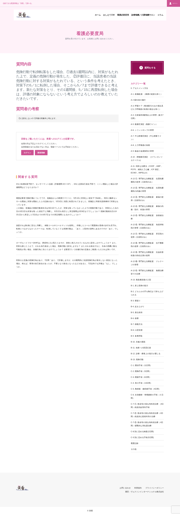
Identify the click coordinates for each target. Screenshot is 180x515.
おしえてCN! (109, 15)
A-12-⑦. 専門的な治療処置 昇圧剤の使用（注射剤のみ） (147, 235)
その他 (133, 449)
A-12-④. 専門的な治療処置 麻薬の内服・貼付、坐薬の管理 (147, 208)
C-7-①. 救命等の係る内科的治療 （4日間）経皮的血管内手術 (147, 405)
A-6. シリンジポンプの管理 (142, 130)
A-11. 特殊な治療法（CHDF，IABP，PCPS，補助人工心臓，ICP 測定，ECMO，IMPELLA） (146, 169)
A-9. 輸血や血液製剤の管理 (142, 151)
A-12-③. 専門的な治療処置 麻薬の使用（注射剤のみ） (147, 198)
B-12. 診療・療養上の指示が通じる (146, 354)
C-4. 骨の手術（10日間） (141, 383)
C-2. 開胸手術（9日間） (141, 371)
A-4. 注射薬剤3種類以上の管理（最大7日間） (147, 116)
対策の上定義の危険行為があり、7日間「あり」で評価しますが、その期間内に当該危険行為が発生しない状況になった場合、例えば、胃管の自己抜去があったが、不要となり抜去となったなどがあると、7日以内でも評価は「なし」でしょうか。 (66, 263)
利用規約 (138, 488)
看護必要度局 (123, 15)
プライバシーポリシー (154, 488)
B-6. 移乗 (135, 318)
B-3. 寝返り (136, 301)
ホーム (98, 15)
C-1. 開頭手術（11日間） (141, 365)
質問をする (150, 68)
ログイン (175, 3)
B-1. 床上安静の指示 (139, 286)
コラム (160, 15)
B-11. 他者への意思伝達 (141, 348)
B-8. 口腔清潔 (136, 330)
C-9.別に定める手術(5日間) (142, 437)
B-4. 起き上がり (137, 306)
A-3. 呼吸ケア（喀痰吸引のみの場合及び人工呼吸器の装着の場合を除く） (147, 107)
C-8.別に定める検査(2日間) (142, 431)
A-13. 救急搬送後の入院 (141, 280)
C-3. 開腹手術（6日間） (141, 377)
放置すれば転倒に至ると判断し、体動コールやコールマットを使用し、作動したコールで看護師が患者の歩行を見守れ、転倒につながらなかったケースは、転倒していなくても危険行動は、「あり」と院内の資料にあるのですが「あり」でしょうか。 (67, 228)
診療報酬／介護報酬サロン (143, 15)
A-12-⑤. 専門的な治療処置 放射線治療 (147, 217)
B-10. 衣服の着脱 (138, 342)
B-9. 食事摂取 (136, 336)
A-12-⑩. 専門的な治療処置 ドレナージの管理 (147, 263)
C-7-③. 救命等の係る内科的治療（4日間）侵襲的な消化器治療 (147, 424)
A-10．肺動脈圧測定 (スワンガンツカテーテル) (146, 158)
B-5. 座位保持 (136, 312)
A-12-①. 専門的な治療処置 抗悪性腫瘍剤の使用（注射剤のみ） (147, 180)
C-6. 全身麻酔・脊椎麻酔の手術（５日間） (147, 396)
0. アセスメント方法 (139, 88)
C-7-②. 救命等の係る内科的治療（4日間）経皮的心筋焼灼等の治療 (147, 414)
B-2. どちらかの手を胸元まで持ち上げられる (147, 293)
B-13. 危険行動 (137, 359)
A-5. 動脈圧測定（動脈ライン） (144, 124)
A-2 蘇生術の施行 (138, 100)
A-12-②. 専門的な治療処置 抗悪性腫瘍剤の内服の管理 (147, 189)
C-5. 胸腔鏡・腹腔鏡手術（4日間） (146, 389)
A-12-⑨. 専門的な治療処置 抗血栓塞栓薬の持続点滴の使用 (147, 253)
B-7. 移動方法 (136, 324)
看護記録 (134, 443)
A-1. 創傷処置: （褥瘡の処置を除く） (146, 94)
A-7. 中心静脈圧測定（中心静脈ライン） (146, 137)
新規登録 (41, 153)
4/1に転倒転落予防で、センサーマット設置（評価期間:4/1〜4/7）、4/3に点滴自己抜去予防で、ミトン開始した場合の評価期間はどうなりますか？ (67, 185)
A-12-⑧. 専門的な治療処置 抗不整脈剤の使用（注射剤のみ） (147, 244)
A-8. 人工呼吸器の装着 (140, 145)
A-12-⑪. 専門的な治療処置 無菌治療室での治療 (147, 272)
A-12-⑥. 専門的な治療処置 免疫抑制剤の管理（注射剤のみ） (147, 226)
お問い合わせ (125, 488)
